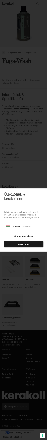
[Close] (42, 192)
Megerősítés (23, 244)
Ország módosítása (23, 236)
